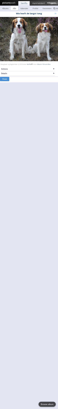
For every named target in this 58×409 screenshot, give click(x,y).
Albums (5, 8)
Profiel (35, 8)
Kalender (24, 8)
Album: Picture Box (43, 64)
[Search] (54, 8)
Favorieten (47, 8)
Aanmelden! (38, 3)
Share (4, 79)
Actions (4, 69)
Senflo (24, 3)
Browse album (47, 404)
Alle (14, 8)
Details (4, 73)
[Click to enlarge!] (29, 39)
